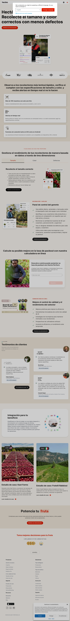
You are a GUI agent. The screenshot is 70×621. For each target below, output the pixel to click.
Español (34, 552)
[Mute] (22, 312)
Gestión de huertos (10, 562)
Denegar (51, 615)
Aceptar (40, 615)
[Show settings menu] (24, 312)
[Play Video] (3, 312)
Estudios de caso (10, 583)
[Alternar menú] (67, 2)
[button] (67, 604)
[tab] (13, 160)
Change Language (48, 9)
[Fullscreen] (27, 312)
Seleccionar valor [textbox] (36, 275)
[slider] (14, 312)
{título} (49, 618)
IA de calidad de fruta (11, 573)
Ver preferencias (62, 615)
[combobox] (47, 275)
